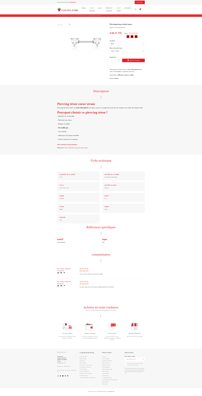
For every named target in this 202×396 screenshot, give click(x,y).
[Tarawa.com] (67, 9)
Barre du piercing (116, 48)
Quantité (113, 57)
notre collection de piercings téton (76, 148)
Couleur (112, 40)
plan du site (111, 391)
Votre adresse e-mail (130, 356)
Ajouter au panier (133, 60)
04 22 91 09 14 (72, 2)
